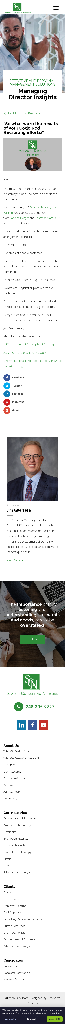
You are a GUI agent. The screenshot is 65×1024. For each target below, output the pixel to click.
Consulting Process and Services (22, 919)
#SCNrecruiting (13, 344)
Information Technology (17, 852)
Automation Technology (17, 825)
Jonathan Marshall (46, 218)
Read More (14, 560)
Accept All (54, 1019)
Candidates (10, 966)
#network (9, 360)
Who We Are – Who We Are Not (22, 758)
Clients (7, 892)
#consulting (23, 360)
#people (36, 360)
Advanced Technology (16, 872)
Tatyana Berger (19, 218)
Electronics (9, 832)
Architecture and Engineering (20, 818)
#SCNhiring (47, 344)
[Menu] (56, 8)
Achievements (11, 785)
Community (10, 798)
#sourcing (16, 366)
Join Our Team (11, 791)
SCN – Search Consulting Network (24, 352)
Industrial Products (14, 845)
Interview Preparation (15, 979)
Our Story (9, 765)
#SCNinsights (31, 344)
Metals (7, 859)
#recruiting (48, 360)
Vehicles (8, 865)
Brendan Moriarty (40, 207)
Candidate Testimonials (16, 972)
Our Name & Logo (14, 778)
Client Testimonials (14, 932)
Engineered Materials (15, 838)
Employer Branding (14, 905)
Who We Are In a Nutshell (18, 751)
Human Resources (14, 926)
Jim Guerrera (19, 510)
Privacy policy (9, 1019)
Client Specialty (12, 899)
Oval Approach (12, 912)
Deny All (31, 1019)
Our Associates (12, 771)
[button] (22, 113)
